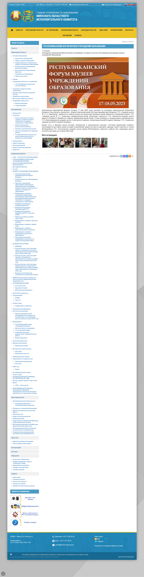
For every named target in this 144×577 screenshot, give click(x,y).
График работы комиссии (23, 306)
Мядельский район (21, 103)
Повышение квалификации (21, 309)
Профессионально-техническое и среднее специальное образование (26, 63)
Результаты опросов (19, 481)
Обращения (15, 456)
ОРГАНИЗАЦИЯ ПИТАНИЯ (21, 283)
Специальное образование (24, 74)
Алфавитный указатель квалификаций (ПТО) (22, 208)
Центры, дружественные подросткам (25, 380)
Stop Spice (18, 351)
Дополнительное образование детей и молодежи (25, 67)
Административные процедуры (23, 441)
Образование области (18, 52)
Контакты (18, 363)
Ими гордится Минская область (23, 98)
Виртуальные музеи (21, 345)
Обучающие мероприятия (23, 361)
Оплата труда (17, 374)
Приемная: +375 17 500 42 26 (64, 536)
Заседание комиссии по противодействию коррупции (24, 404)
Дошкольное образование (23, 58)
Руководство (17, 113)
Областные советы (21, 76)
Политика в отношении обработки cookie (109, 546)
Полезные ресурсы (19, 479)
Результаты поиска (19, 483)
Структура (16, 115)
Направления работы (18, 153)
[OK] (130, 156)
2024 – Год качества (21, 385)
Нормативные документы (21, 465)
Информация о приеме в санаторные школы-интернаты (25, 229)
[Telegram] (121, 156)
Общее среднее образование (24, 60)
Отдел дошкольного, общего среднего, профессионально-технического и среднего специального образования (24, 120)
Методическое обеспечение (22, 349)
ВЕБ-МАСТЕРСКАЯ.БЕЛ (126, 557)
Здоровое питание (21, 288)
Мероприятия (17, 321)
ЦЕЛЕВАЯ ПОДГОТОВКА (21, 244)
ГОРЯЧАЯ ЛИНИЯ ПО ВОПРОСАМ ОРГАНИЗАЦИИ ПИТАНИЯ (23, 160)
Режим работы (17, 141)
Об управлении (16, 109)
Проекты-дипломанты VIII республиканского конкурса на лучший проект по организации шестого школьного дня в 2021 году (26, 316)
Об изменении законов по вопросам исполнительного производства (24, 429)
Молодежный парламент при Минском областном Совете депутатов (25, 425)
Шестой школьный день (20, 311)
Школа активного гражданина (25, 328)
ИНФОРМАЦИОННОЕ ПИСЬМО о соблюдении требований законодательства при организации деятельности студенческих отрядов (25, 391)
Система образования (20, 56)
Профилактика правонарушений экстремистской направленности (23, 433)
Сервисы (14, 473)
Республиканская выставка (22, 372)
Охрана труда (17, 303)
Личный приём (16, 447)
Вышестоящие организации (22, 147)
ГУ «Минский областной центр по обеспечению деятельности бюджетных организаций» (26, 136)
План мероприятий (19, 145)
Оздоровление (17, 295)
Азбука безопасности (22, 353)
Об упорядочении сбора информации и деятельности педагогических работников (24, 238)
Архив (17, 369)
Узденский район (20, 105)
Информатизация (18, 418)
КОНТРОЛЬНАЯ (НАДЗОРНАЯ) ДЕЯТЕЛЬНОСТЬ (22, 164)
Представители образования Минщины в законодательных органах (25, 421)
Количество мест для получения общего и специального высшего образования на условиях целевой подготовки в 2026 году (26, 251)
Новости (131, 42)
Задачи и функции (19, 143)
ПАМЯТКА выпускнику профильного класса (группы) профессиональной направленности (24, 279)
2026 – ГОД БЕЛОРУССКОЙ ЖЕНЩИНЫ (25, 157)
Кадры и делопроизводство (22, 416)
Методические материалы (23, 290)
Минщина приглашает (20, 343)
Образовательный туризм (21, 356)
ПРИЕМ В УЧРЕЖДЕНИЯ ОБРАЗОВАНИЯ (25, 171)
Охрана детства (18, 414)
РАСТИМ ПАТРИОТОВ (20, 167)
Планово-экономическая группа (25, 129)
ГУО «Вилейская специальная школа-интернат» (25, 85)
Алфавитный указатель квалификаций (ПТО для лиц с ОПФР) (25, 213)
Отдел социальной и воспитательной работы (23, 125)
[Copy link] (132, 156)
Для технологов (20, 286)
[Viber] (124, 156)
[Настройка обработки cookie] (3, 574)
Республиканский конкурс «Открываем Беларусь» (23, 325)
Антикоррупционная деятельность (24, 401)
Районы (15, 79)
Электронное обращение (21, 459)
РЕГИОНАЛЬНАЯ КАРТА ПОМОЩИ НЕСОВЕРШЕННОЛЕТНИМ (24, 377)
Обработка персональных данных (24, 486)
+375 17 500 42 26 (62, 4)
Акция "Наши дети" (21, 338)
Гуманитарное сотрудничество (23, 359)
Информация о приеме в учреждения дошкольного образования (23, 233)
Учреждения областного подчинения (25, 81)
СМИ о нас (16, 366)
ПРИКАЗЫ (18, 246)
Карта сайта (17, 477)
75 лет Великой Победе (22, 330)
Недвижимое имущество (21, 100)
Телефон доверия (18, 469)
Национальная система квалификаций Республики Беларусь (24, 175)
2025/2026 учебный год (20, 293)
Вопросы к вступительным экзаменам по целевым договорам (26, 273)
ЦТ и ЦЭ (15, 169)
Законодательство (17, 397)
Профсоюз (16, 149)
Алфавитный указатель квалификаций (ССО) (22, 204)
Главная (124, 42)
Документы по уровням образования (25, 408)
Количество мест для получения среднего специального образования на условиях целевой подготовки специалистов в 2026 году (26, 259)
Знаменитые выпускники (21, 96)
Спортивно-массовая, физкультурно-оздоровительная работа (25, 334)
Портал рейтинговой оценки (22, 443)
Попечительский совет (20, 341)
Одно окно (15, 438)
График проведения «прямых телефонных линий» (22, 462)
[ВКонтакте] (127, 156)
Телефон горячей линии (20, 467)
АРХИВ (17, 298)
